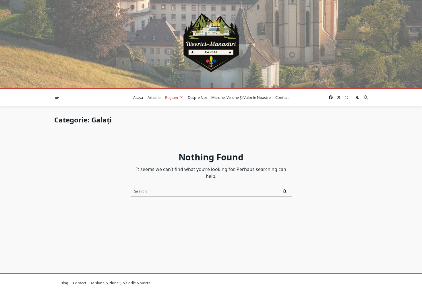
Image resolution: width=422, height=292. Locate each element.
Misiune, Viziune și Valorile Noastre (241, 97)
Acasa (138, 97)
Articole (154, 97)
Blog (64, 282)
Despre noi (197, 97)
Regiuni (171, 97)
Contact (282, 97)
